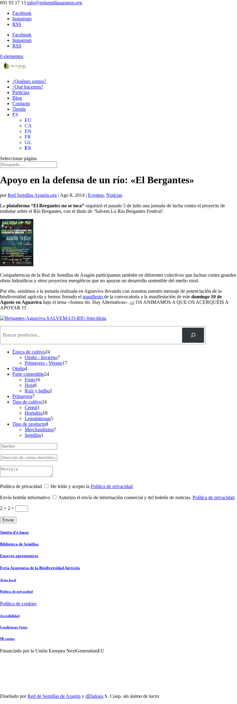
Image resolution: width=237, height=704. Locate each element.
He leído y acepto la (92, 486)
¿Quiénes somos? (29, 81)
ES (15, 114)
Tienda (19, 109)
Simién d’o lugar (14, 532)
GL (28, 142)
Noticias (114, 195)
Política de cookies (18, 603)
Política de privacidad (112, 486)
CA (28, 125)
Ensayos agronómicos (19, 555)
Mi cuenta (7, 638)
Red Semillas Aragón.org (32, 195)
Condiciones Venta (13, 627)
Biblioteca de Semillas (19, 544)
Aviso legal (8, 580)
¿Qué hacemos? (27, 86)
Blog (17, 98)
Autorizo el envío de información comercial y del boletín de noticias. (146, 497)
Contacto (21, 103)
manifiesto (93, 296)
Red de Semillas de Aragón (54, 696)
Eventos (96, 195)
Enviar (8, 520)
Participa (20, 92)
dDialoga (94, 696)
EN (28, 131)
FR (28, 136)
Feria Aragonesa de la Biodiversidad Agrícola (40, 567)
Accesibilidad (9, 616)
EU (28, 120)
